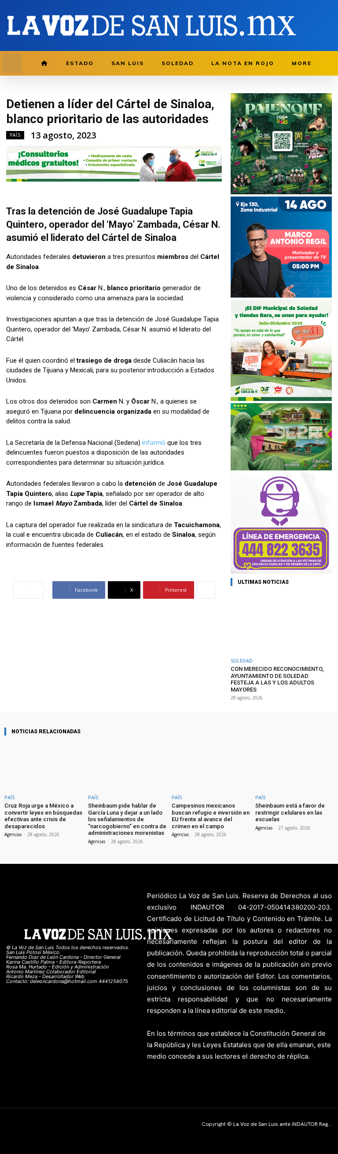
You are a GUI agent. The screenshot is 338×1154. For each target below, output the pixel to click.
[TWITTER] (313, 25)
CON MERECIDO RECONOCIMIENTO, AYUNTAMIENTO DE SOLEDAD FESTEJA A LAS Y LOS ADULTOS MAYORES (277, 679)
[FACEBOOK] (300, 25)
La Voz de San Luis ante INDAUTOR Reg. (282, 1124)
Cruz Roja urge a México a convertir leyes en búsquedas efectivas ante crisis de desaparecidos (43, 816)
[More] (206, 590)
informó (153, 443)
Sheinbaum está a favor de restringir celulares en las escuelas (290, 812)
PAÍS (15, 135)
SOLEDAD (242, 660)
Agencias (13, 834)
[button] (12, 63)
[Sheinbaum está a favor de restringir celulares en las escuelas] (294, 766)
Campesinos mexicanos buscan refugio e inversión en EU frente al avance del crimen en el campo (211, 816)
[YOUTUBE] (327, 25)
